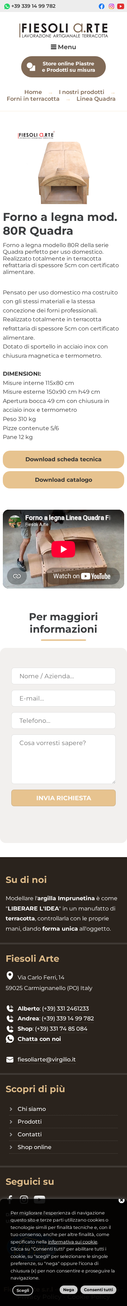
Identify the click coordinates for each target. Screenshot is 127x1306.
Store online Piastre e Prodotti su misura (68, 66)
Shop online (35, 1147)
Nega (68, 1289)
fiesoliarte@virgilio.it (47, 1059)
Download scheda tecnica (63, 459)
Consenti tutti (98, 1289)
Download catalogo (63, 479)
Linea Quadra (96, 98)
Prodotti (30, 1121)
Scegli (23, 1290)
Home (33, 92)
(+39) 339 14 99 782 (68, 1018)
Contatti (30, 1134)
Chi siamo (32, 1109)
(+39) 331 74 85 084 (61, 1028)
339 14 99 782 (38, 6)
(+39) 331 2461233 (65, 1008)
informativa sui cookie (72, 1241)
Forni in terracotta (33, 98)
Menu (67, 47)
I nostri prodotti (81, 92)
